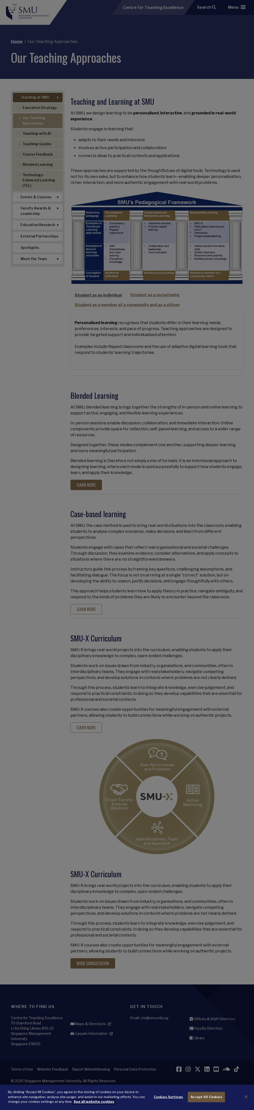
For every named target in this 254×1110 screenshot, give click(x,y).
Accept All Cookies (206, 1097)
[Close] (246, 1096)
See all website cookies (94, 1102)
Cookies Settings (168, 1097)
